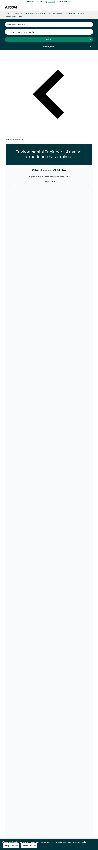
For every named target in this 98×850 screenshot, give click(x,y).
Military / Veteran (11, 16)
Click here (51, 1)
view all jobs (48, 46)
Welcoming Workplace (56, 13)
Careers (8, 13)
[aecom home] (11, 7)
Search (48, 39)
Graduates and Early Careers (75, 13)
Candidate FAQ (41, 13)
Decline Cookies (29, 845)
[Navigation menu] (91, 7)
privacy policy (81, 842)
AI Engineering (29, 13)
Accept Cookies (11, 845)
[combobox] (49, 24)
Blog (20, 16)
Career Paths (18, 13)
